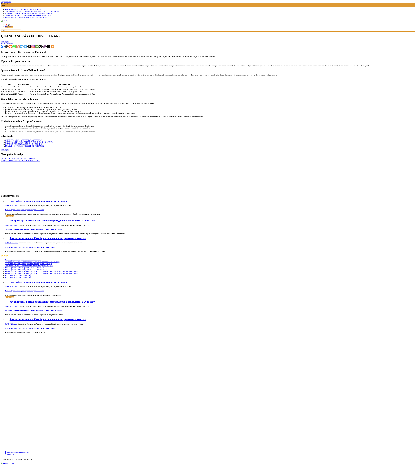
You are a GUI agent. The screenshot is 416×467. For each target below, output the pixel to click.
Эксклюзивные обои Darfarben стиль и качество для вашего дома (29, 15)
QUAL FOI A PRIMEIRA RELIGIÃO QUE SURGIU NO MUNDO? (29, 142)
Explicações (9, 27)
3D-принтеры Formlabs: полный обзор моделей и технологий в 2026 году (32, 11)
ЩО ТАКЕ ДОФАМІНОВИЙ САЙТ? (19, 275)
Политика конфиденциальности (17, 452)
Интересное (9, 216)
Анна (11, 44)
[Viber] (44, 46)
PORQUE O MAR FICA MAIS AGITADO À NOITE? (20, 161)
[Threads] (29, 46)
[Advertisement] (208, 177)
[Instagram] (33, 46)
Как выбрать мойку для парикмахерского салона (23, 9)
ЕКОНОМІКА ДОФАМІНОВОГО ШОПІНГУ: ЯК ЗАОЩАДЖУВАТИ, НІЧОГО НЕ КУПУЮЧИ (41, 271)
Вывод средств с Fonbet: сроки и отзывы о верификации (26, 17)
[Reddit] (10, 46)
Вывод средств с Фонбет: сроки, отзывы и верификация (26, 269)
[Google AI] (48, 46)
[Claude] (18, 46)
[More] (52, 46)
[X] (6, 46)
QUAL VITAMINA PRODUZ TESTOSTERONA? (23, 140)
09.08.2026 (9, 243)
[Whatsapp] (14, 46)
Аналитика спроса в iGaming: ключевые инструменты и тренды (28, 13)
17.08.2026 (9, 205)
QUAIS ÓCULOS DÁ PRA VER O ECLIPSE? (18, 159)
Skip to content (6, 2)
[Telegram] (22, 46)
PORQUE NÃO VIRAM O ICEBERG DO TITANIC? (24, 146)
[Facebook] (3, 46)
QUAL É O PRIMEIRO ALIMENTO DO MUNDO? (24, 144)
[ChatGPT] (41, 46)
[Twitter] (25, 46)
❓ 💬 (7, 25)
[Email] (37, 46)
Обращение (9, 454)
